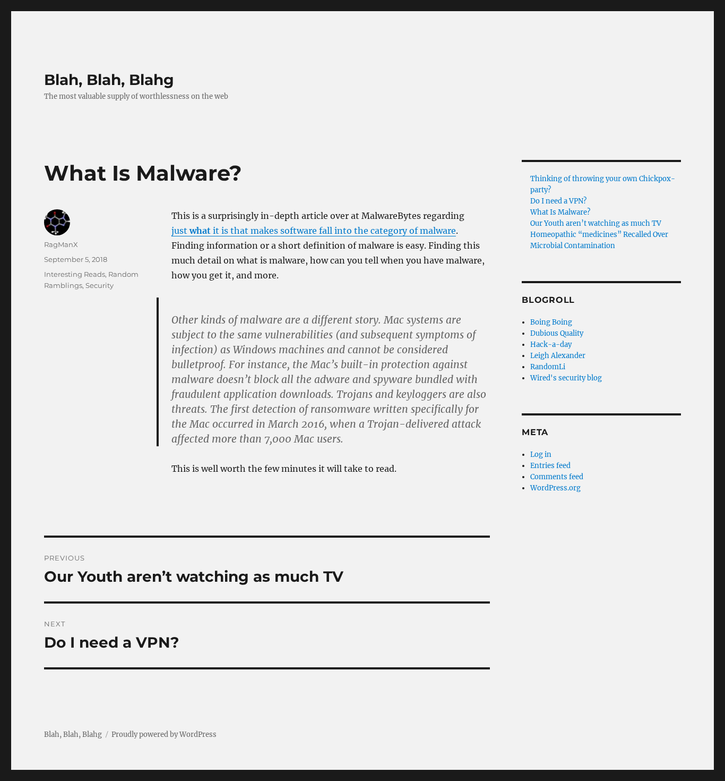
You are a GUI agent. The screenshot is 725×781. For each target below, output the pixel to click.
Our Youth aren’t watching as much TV (595, 223)
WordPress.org (555, 488)
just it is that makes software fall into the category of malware (313, 230)
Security (99, 285)
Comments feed (556, 476)
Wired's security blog (566, 378)
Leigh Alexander (557, 355)
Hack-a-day (551, 344)
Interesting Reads (74, 274)
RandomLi (547, 366)
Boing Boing (551, 322)
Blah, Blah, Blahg (109, 80)
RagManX (61, 244)
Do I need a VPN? (558, 201)
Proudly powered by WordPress (164, 734)
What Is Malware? (560, 212)
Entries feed (550, 465)
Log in (540, 454)
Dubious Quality (556, 333)
